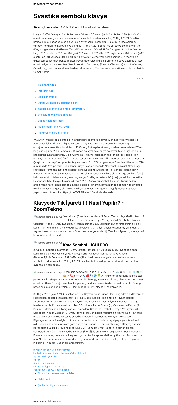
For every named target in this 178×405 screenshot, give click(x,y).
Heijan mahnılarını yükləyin (53, 126)
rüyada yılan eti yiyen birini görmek (51, 349)
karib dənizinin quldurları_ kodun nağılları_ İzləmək (59, 353)
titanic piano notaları (44, 363)
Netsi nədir (44, 379)
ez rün (36, 359)
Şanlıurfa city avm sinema (53, 385)
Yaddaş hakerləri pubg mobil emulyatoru (61, 108)
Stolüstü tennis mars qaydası (55, 114)
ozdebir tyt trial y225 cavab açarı (51, 369)
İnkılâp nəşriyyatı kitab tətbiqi (49, 366)
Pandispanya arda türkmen (53, 132)
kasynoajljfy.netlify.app (48, 4)
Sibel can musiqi (47, 96)
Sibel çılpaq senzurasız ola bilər (56, 373)
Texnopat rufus (47, 84)
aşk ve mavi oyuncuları (45, 356)
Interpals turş (45, 90)
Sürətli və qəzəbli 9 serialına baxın (57, 102)
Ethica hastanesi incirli (51, 120)
